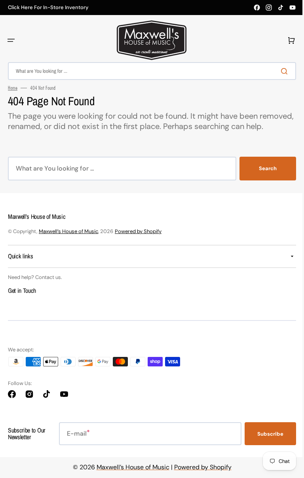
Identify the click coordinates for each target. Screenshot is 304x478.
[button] (11, 40)
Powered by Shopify (138, 241)
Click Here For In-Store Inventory (48, 7)
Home (12, 88)
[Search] (280, 71)
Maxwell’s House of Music (68, 241)
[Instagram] (268, 7)
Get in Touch (22, 300)
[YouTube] (292, 7)
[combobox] (149, 71)
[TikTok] (280, 7)
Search (262, 178)
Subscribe (264, 444)
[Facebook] (256, 7)
